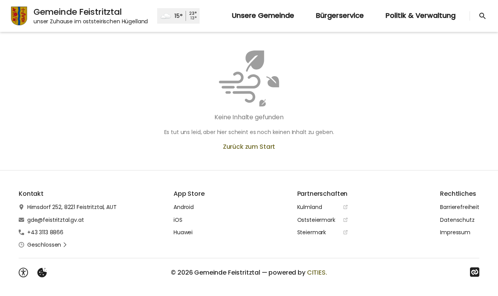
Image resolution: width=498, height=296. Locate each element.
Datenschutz (457, 220)
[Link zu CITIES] (474, 272)
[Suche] (482, 16)
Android (184, 207)
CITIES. (317, 272)
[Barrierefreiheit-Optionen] (23, 272)
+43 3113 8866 (45, 232)
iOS (178, 220)
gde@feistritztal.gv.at (55, 220)
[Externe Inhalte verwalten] (42, 272)
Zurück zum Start (249, 146)
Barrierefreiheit (459, 207)
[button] (47, 245)
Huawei (183, 232)
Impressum (455, 232)
